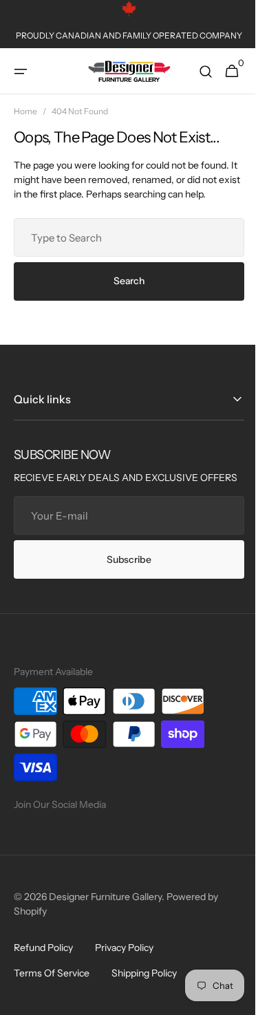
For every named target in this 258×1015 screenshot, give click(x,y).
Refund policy (43, 962)
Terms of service (51, 987)
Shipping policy (144, 987)
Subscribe (124, 574)
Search (124, 281)
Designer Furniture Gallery (105, 911)
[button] (21, 71)
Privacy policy (124, 962)
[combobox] (124, 237)
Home (25, 111)
